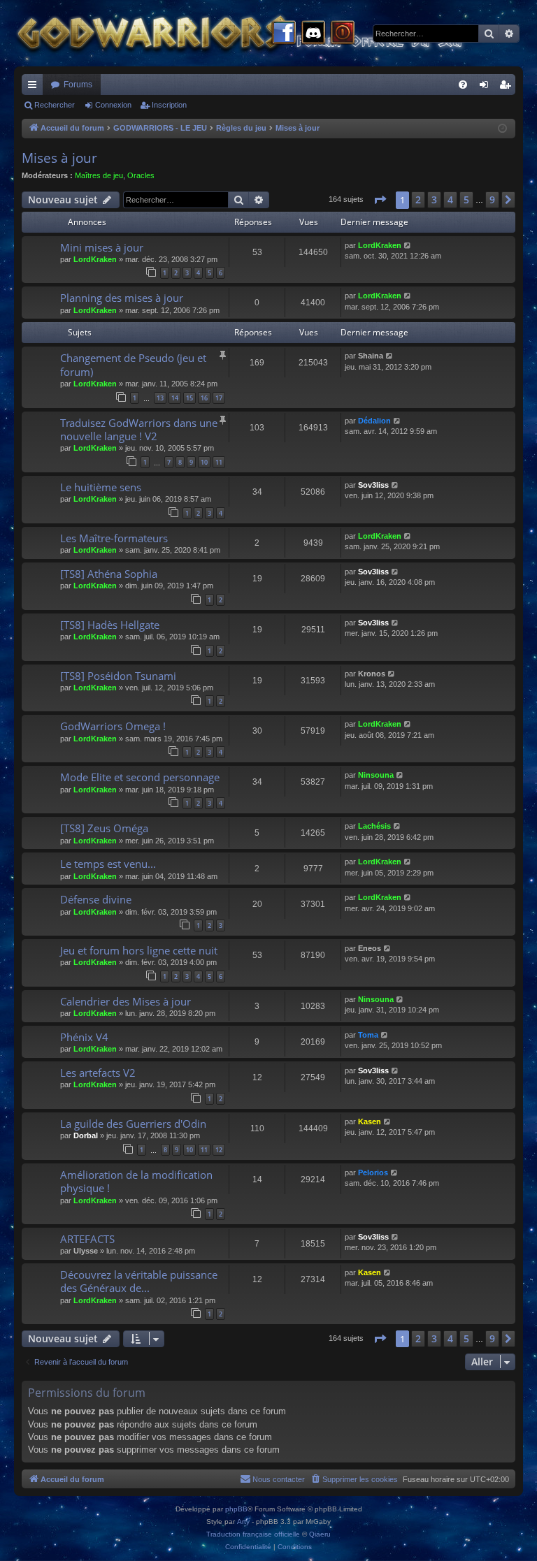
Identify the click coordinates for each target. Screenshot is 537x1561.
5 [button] (466, 199)
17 (218, 397)
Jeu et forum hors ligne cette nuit (138, 950)
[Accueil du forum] (265, 33)
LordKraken (95, 259)
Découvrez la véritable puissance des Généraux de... (138, 1281)
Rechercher (54, 105)
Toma (368, 1035)
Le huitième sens (100, 487)
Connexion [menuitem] (486, 87)
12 (218, 1149)
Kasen (369, 1121)
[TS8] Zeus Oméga (104, 828)
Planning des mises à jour (121, 298)
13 (160, 397)
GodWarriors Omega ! (113, 726)
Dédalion (374, 420)
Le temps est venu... (108, 864)
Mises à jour (59, 158)
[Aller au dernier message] (408, 245)
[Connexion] (342, 34)
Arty (243, 1521)
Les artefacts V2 (98, 1073)
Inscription (169, 105)
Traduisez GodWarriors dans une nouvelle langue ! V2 (138, 429)
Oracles (141, 175)
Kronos (371, 673)
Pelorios (373, 1172)
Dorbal (85, 1135)
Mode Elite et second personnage (140, 777)
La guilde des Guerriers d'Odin (133, 1124)
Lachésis (374, 826)
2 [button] (418, 199)
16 (204, 397)
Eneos (369, 948)
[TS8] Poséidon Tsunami (118, 676)
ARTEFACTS (87, 1239)
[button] (379, 199)
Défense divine (95, 899)
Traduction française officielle (253, 1534)
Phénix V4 (84, 1037)
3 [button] (434, 199)
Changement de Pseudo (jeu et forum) (133, 364)
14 (174, 397)
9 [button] (492, 199)
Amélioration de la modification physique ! (136, 1181)
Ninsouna (376, 775)
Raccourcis (35, 87)
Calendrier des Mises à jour (125, 1001)
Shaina (370, 355)
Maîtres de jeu (99, 175)
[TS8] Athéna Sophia (108, 574)
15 (189, 397)
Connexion (113, 105)
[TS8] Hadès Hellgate (109, 625)
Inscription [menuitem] (507, 87)
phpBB (236, 1509)
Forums (78, 84)
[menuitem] (462, 84)
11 (218, 462)
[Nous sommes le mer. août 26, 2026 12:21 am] (502, 129)
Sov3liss (373, 485)
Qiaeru (320, 1534)
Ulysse (85, 1251)
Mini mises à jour (101, 247)
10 (204, 462)
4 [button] (450, 199)
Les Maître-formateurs (114, 538)
